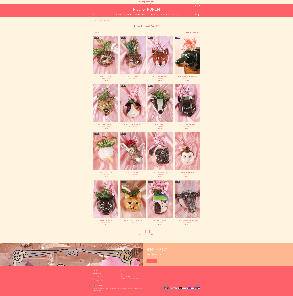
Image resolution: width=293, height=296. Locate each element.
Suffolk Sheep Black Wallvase (187, 220)
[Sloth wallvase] (105, 55)
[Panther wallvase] (105, 199)
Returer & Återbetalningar (101, 277)
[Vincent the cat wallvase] (133, 199)
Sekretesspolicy (98, 273)
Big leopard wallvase (105, 124)
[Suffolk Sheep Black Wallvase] (187, 199)
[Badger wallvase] (160, 103)
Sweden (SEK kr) (99, 286)
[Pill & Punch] (146, 9)
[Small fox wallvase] (160, 55)
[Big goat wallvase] (133, 151)
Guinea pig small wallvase (133, 124)
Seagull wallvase (106, 172)
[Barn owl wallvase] (187, 151)
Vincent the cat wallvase (133, 220)
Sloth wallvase (105, 76)
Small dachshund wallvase (187, 76)
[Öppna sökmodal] (93, 14)
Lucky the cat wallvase (187, 124)
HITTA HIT (152, 261)
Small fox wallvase (160, 76)
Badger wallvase (160, 124)
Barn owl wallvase (187, 172)
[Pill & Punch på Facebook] (195, 6)
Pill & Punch (106, 288)
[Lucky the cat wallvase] (187, 103)
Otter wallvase (133, 76)
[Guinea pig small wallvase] (133, 103)
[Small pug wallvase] (160, 151)
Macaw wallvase (160, 220)
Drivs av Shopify (97, 290)
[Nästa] (170, 2)
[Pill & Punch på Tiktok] (199, 6)
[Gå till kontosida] (195, 14)
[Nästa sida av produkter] (151, 231)
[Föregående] (122, 2)
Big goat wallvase (132, 172)
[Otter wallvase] (133, 55)
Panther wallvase (105, 220)
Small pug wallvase (160, 172)
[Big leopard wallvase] (105, 103)
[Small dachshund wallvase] (187, 55)
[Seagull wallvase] (105, 151)
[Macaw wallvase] (160, 199)
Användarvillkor (98, 280)
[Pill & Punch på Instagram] (197, 6)
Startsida (95, 20)
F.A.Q (95, 270)
